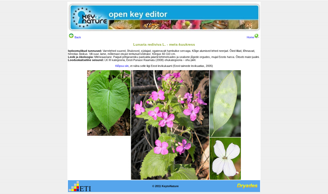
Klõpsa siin (122, 65)
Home (250, 37)
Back (77, 37)
